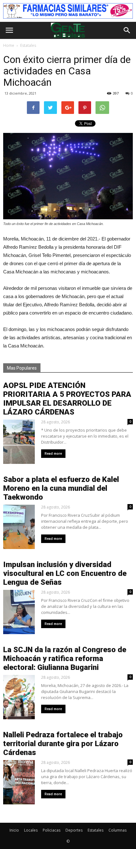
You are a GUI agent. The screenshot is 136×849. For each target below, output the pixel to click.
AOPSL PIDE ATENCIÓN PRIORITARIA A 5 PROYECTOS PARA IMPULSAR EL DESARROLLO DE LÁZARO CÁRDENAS (67, 398)
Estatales (95, 830)
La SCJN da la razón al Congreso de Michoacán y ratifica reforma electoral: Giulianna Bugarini (64, 658)
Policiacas (51, 830)
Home (8, 45)
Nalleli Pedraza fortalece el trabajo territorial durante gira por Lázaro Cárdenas (63, 743)
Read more (53, 454)
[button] (127, 30)
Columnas (117, 830)
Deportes (74, 830)
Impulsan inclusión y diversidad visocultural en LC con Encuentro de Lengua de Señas (65, 573)
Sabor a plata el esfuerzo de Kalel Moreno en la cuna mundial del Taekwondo (61, 488)
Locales (31, 830)
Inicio (14, 830)
